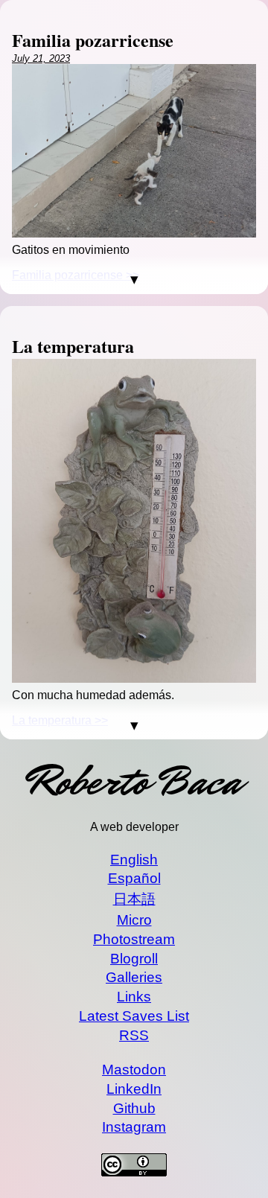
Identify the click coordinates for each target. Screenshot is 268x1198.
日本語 (134, 899)
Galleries (134, 977)
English (134, 859)
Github (134, 1108)
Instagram (134, 1127)
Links (134, 996)
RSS (134, 1035)
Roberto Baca (134, 781)
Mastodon (134, 1069)
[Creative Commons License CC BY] (134, 1166)
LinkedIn (134, 1089)
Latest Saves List (134, 1016)
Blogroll (134, 958)
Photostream (134, 939)
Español (134, 878)
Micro (134, 920)
